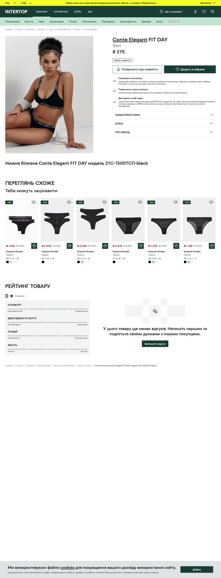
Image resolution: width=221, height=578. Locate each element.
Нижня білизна (64, 29)
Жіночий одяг (44, 366)
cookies (67, 567)
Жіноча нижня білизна (64, 366)
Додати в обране (192, 69)
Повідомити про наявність (140, 69)
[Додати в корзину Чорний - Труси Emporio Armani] (34, 246)
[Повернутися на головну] (16, 11)
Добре (197, 569)
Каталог (31, 29)
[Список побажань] (204, 11)
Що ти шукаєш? (173, 11)
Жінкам (41, 29)
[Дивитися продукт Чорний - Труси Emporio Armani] (21, 220)
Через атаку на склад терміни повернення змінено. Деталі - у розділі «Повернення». (111, 3)
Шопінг (19, 29)
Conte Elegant (90, 29)
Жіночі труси (85, 366)
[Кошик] (212, 11)
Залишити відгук (155, 343)
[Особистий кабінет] (195, 11)
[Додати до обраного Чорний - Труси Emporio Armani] (33, 202)
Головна (9, 29)
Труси (77, 29)
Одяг (51, 29)
